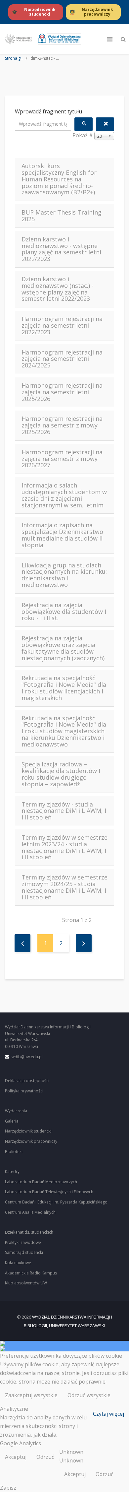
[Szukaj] (83, 124)
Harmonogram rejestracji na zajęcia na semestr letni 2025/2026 (62, 392)
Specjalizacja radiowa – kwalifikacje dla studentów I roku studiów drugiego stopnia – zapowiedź (61, 774)
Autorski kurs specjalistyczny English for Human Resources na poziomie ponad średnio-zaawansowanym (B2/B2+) (59, 179)
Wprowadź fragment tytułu (49, 111)
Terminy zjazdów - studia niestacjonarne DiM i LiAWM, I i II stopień (64, 811)
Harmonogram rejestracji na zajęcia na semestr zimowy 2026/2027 (62, 459)
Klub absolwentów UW (26, 1283)
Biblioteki (13, 1151)
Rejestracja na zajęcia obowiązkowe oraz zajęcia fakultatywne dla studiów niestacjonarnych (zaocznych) (63, 648)
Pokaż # (82, 135)
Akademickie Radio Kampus (31, 1273)
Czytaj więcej (108, 1413)
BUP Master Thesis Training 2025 (62, 216)
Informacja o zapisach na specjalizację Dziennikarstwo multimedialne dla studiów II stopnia (62, 535)
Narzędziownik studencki (28, 1131)
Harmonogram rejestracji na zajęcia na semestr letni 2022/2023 (62, 325)
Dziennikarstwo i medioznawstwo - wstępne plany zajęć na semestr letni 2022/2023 (61, 249)
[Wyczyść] (105, 124)
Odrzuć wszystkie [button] (88, 1395)
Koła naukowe (18, 1262)
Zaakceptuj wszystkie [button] (31, 1395)
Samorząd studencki (24, 1252)
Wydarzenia (16, 1111)
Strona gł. (13, 58)
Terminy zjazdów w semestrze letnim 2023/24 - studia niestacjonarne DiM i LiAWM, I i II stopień (65, 847)
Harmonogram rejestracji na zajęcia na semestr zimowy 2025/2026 (62, 425)
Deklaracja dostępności (27, 1080)
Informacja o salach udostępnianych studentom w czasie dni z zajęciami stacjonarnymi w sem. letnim (64, 495)
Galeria (12, 1121)
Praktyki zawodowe (23, 1242)
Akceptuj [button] (15, 1456)
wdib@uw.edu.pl (27, 1057)
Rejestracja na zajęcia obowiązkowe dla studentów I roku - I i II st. (64, 611)
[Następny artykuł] (84, 943)
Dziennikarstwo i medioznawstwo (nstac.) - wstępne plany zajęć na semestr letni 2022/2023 (58, 289)
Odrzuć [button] (45, 1456)
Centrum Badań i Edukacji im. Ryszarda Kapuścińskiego (56, 1202)
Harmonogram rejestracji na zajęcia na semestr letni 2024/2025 (62, 359)
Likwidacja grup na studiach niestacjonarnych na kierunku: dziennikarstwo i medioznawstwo (64, 575)
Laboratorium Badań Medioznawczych (41, 1182)
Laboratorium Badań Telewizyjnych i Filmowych (49, 1192)
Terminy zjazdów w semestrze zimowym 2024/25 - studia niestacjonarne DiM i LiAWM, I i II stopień (65, 887)
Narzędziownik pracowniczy (31, 1141)
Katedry (12, 1171)
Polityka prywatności (24, 1091)
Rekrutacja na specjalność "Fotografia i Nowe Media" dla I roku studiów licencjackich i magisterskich (64, 688)
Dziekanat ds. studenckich (29, 1232)
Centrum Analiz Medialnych (30, 1212)
